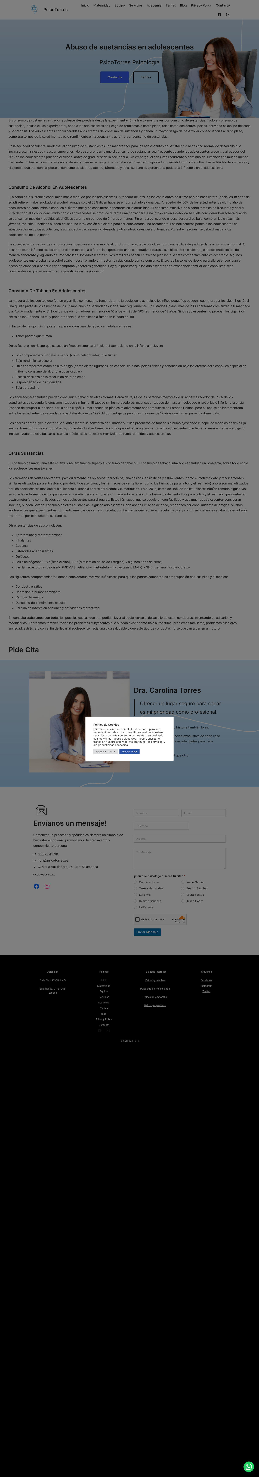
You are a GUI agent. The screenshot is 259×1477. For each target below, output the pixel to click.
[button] (248, 1467)
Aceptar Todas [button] (129, 751)
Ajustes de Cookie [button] (105, 751)
